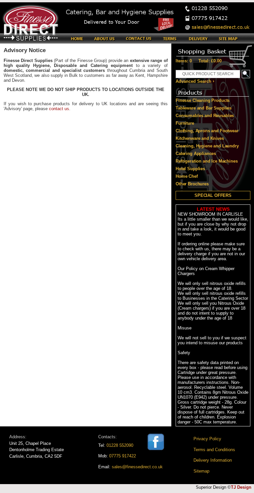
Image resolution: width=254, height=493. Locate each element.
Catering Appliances (196, 153)
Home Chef (187, 176)
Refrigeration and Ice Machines (207, 161)
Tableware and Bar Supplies (204, 108)
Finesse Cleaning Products (203, 100)
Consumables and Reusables (205, 115)
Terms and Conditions (214, 449)
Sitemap (201, 471)
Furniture (185, 123)
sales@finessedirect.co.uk (137, 466)
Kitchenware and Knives (200, 138)
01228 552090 (119, 445)
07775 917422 (122, 455)
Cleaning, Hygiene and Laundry (207, 145)
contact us (59, 108)
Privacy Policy (207, 438)
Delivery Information (212, 460)
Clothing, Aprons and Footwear (207, 130)
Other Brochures (192, 183)
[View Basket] (213, 50)
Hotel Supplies (190, 168)
